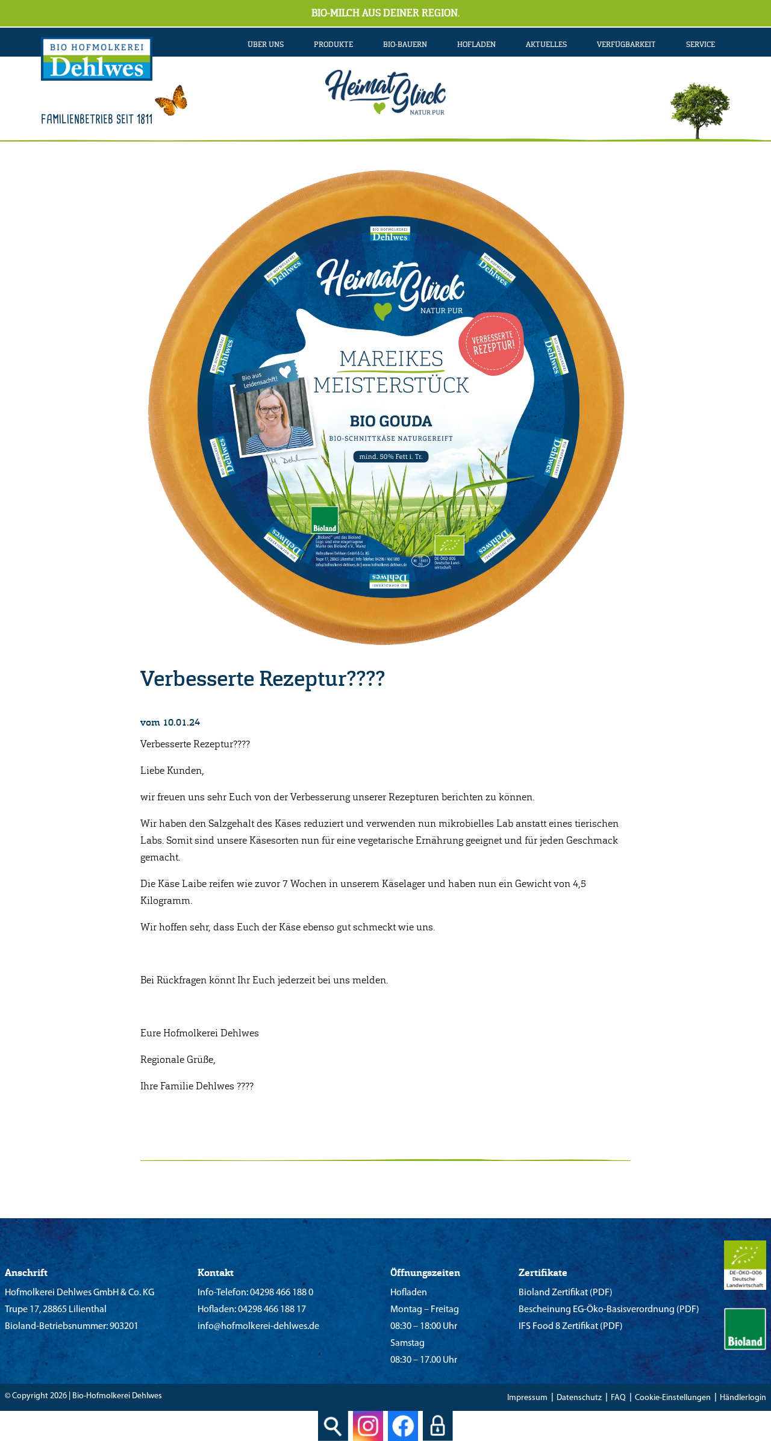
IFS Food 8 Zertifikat (558, 1326)
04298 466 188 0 (280, 1293)
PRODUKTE (333, 44)
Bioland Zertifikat (553, 1293)
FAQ (618, 1397)
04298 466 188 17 (271, 1310)
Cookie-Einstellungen (673, 1397)
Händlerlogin (743, 1397)
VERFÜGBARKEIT (626, 44)
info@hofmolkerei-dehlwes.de (258, 1326)
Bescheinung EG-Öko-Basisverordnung (597, 1310)
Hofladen (476, 44)
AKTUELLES (546, 44)
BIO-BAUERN (405, 44)
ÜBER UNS (266, 44)
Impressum (527, 1397)
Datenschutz (579, 1397)
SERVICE (700, 44)
